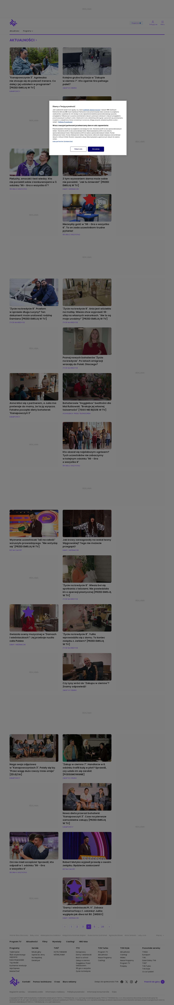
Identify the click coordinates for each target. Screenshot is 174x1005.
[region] (88, 127)
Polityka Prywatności (65, 122)
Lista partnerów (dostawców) (63, 141)
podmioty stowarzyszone (91, 110)
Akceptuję (95, 149)
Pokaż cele (78, 149)
